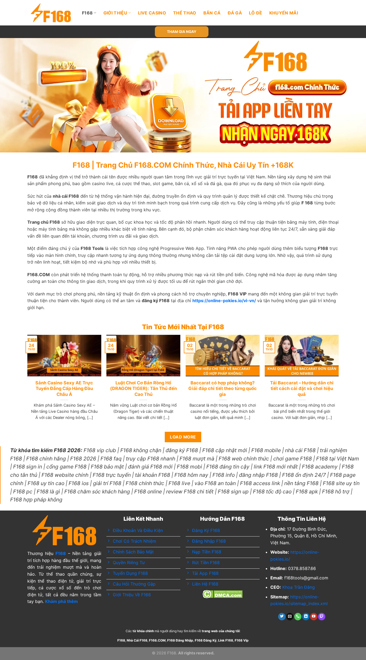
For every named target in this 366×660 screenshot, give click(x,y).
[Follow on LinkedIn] (305, 616)
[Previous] (14, 95)
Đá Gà (235, 13)
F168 (87, 13)
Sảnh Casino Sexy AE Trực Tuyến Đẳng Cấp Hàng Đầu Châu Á (64, 388)
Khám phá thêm (61, 601)
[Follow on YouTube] (313, 616)
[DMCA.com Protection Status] (222, 593)
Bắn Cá (212, 13)
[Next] (352, 95)
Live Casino (152, 13)
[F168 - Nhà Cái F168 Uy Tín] (51, 13)
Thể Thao (184, 13)
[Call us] (297, 616)
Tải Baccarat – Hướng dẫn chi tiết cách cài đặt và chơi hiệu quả (302, 388)
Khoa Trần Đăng (298, 587)
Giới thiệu (115, 13)
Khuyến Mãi (283, 13)
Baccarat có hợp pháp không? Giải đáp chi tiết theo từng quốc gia (222, 388)
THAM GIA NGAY (181, 31)
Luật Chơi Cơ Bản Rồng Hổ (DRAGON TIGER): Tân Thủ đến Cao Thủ (143, 388)
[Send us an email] (289, 616)
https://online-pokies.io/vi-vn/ (224, 300)
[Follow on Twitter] (281, 616)
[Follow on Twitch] (321, 616)
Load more (183, 437)
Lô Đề (255, 13)
